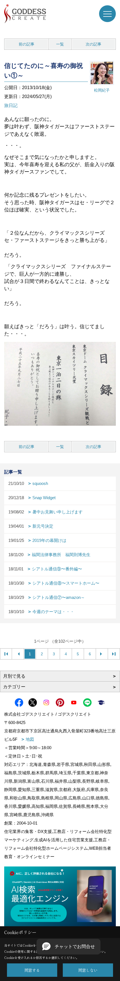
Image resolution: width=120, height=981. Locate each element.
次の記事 (93, 44)
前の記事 (26, 44)
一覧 (60, 44)
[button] (68, 946)
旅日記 (11, 105)
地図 (30, 739)
